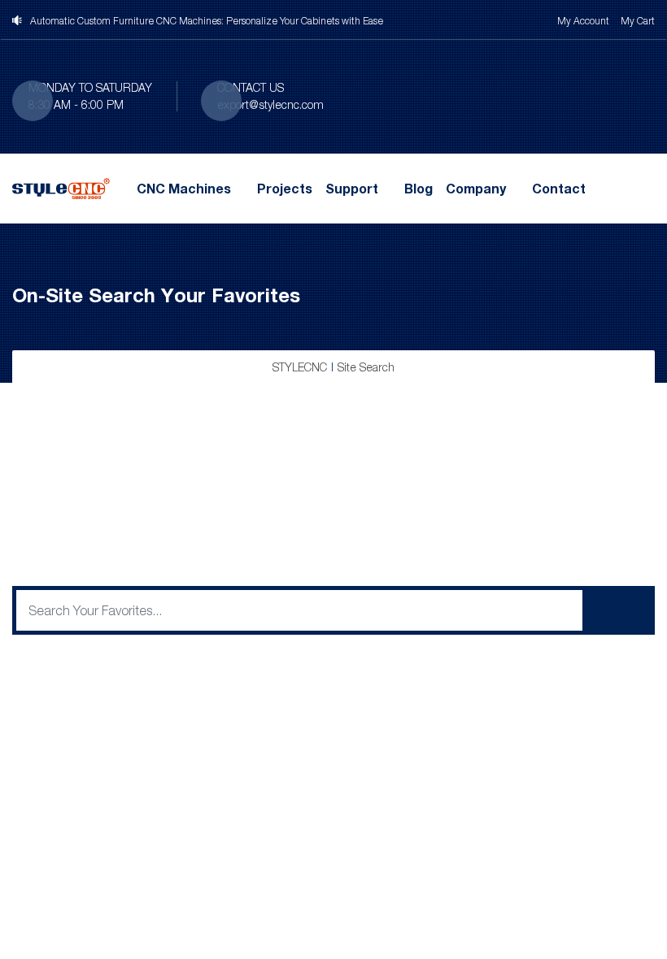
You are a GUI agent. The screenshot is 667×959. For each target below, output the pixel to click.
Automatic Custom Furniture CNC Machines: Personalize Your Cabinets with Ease (206, 21)
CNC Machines (184, 188)
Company (476, 188)
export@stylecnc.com (270, 104)
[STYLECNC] (61, 187)
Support (351, 188)
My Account (583, 21)
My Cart (638, 21)
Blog (418, 188)
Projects (284, 188)
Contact (559, 188)
